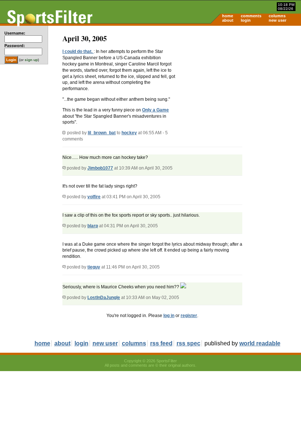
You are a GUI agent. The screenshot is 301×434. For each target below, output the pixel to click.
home (227, 16)
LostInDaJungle (103, 297)
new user (277, 20)
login (246, 20)
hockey (129, 132)
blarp (92, 225)
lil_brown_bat (102, 132)
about (227, 20)
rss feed (161, 343)
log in (168, 315)
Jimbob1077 (100, 168)
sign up (31, 60)
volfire (94, 196)
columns (277, 16)
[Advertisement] (238, 83)
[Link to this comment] (64, 168)
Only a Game (155, 110)
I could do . (78, 51)
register (189, 315)
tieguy (93, 267)
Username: (14, 33)
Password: (14, 45)
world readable (259, 343)
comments (251, 16)
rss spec (188, 343)
